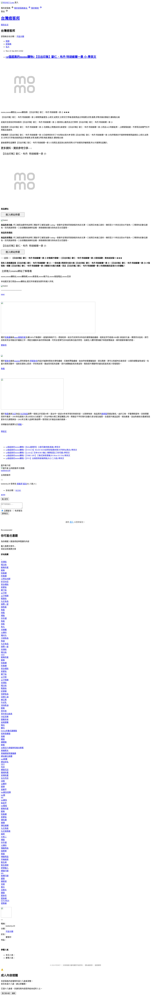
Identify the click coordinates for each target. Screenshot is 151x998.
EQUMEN (5, 901)
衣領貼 (4, 562)
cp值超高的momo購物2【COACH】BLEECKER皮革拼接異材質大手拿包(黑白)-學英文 (41, 450)
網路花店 (4, 770)
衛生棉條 (4, 865)
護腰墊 (4, 742)
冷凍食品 (4, 638)
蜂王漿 (4, 700)
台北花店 (4, 778)
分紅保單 (4, 717)
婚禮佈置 (4, 773)
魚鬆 (3, 369)
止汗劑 (4, 593)
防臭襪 (4, 576)
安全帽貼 (4, 584)
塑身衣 (4, 345)
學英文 (4, 431)
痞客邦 (20, 484)
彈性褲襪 (4, 826)
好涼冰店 (4, 582)
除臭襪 (7, 337)
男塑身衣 (34, 361)
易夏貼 (4, 587)
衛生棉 (4, 862)
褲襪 (3, 823)
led (2, 797)
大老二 (4, 837)
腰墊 (3, 739)
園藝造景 (4, 719)
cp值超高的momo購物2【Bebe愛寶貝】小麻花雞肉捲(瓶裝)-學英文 (33, 447)
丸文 (14, 414)
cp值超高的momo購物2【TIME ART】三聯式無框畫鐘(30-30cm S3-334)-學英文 (38, 456)
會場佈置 (4, 775)
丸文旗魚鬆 (5, 831)
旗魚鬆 (104, 414)
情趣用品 (4, 848)
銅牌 (3, 787)
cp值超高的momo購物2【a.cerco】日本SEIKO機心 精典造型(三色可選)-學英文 (38, 453)
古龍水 (4, 890)
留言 (25, 484)
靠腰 (3, 736)
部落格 (8, 44)
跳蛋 (3, 854)
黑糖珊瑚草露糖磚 (8, 753)
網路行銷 (4, 871)
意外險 (4, 711)
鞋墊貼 (4, 599)
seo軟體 (4, 759)
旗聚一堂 (4, 604)
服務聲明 (98, 965)
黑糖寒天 (4, 751)
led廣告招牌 (6, 792)
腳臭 (3, 570)
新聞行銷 (4, 876)
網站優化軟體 (6, 756)
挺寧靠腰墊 (5, 734)
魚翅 (3, 641)
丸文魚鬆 (4, 828)
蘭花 (3, 728)
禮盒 (20, 424)
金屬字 (4, 789)
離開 (13, 993)
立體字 (4, 784)
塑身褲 (4, 898)
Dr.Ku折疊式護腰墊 (9, 731)
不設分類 (20, 36)
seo (2, 873)
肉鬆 (3, 613)
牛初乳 (4, 703)
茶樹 (3, 884)
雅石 (3, 725)
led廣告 (4, 800)
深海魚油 (4, 705)
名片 (7, 47)
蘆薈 (3, 879)
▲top (3, 495)
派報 (3, 781)
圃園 (3, 893)
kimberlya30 (5, 470)
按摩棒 (4, 851)
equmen (17, 361)
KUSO (18, 490)
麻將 (3, 834)
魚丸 (3, 627)
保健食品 (4, 694)
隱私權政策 (89, 965)
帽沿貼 (4, 565)
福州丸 (4, 635)
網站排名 (4, 762)
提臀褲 (4, 903)
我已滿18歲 (6, 993)
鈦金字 (4, 803)
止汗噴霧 (4, 596)
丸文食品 (24, 414)
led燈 (3, 795)
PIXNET (58, 965)
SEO (3, 764)
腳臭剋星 (22, 337)
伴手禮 (4, 618)
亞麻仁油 (4, 697)
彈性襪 (4, 820)
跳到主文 (4, 25)
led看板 (4, 806)
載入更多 (5, 499)
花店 (3, 767)
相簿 (7, 41)
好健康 (4, 691)
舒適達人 (4, 868)
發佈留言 (5, 513)
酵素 (3, 708)
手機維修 (4, 859)
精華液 (4, 881)
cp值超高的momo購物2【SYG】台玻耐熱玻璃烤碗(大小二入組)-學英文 (35, 458)
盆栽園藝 (4, 722)
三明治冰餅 (5, 579)
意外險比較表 (6, 714)
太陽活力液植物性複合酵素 (12, 748)
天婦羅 (4, 630)
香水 (3, 887)
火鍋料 (4, 633)
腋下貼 (4, 590)
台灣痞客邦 (10, 18)
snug (2, 294)
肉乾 (3, 624)
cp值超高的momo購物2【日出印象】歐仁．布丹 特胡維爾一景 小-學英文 (51, 56)
